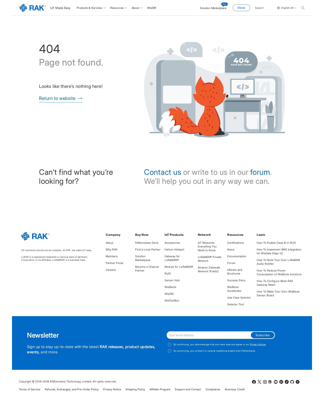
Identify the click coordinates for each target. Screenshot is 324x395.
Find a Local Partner (147, 249)
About (109, 242)
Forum (231, 263)
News (230, 249)
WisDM (169, 293)
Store (241, 8)
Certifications (235, 242)
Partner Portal (114, 263)
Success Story (236, 280)
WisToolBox (172, 300)
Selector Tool (235, 304)
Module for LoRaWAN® (179, 266)
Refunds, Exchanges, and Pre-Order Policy (72, 389)
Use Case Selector (239, 297)
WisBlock (170, 287)
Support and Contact (188, 389)
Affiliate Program (160, 389)
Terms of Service (29, 389)
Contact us (162, 172)
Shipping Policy (135, 389)
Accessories (172, 242)
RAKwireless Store (147, 242)
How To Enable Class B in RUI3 (276, 242)
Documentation (236, 256)
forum (260, 172)
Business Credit (235, 389)
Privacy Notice (258, 344)
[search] (303, 7)
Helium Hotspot (174, 249)
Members (112, 256)
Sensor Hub (172, 280)
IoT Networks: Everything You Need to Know (207, 246)
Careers (111, 269)
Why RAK (112, 249)
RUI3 (168, 273)
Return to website (57, 98)
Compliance (213, 389)
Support (259, 7)
